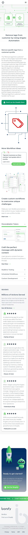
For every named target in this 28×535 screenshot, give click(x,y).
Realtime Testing (8, 270)
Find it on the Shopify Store (15, 102)
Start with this (19, 164)
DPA (23, 532)
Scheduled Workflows (10, 274)
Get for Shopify (12, 487)
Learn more (6, 161)
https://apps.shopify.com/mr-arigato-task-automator (14, 499)
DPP (18, 532)
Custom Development (10, 278)
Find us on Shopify (7, 517)
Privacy (7, 532)
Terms (13, 532)
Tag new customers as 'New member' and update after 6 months (12, 157)
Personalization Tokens (10, 224)
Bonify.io (4, 514)
